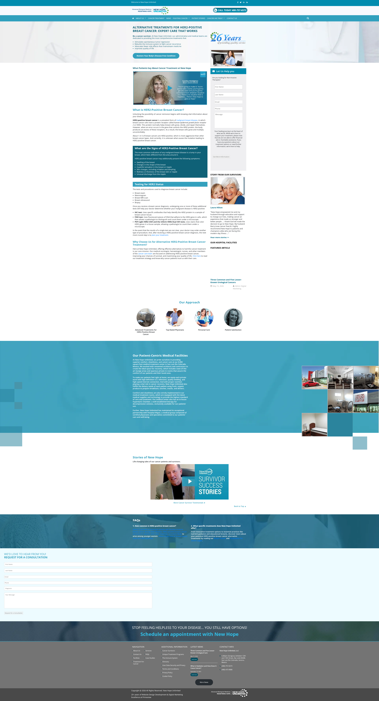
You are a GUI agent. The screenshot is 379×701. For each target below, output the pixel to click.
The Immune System (170, 658)
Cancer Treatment (156, 18)
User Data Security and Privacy (173, 665)
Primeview (147, 697)
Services (148, 651)
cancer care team (145, 253)
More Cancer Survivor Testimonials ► (190, 503)
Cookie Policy (167, 676)
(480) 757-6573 (227, 666)
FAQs (147, 654)
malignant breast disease (186, 120)
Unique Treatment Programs (173, 654)
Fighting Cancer (180, 18)
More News (204, 682)
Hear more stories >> (219, 237)
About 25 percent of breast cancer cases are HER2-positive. (160, 537)
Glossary (165, 662)
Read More (194, 659)
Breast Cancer (220, 538)
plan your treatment (160, 235)
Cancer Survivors (168, 651)
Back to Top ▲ (240, 506)
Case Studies (150, 658)
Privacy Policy (167, 672)
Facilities (136, 658)
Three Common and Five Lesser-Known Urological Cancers (226, 281)
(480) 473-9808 (227, 670)
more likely (177, 534)
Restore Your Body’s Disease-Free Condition (156, 56)
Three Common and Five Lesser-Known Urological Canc (202, 652)
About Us (140, 18)
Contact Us (232, 18)
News (168, 18)
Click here (197, 256)
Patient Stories (198, 18)
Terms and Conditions (170, 669)
